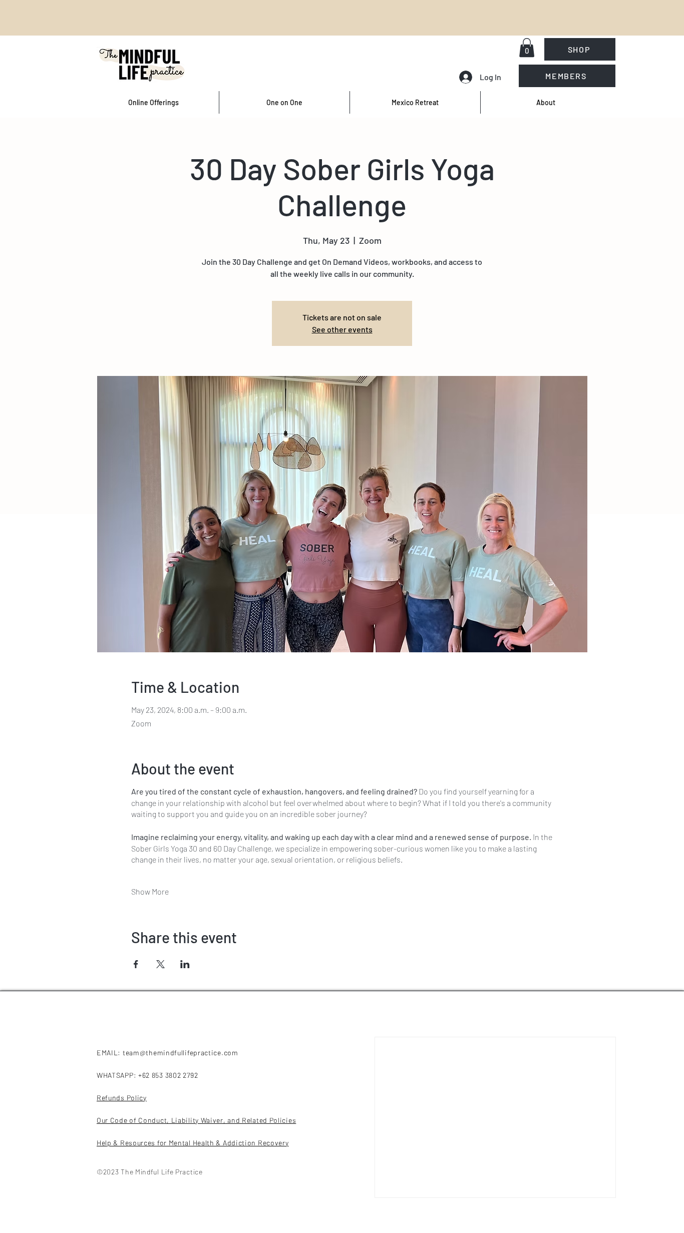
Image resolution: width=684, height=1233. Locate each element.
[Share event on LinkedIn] (185, 964)
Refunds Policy (122, 1097)
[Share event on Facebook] (136, 964)
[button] (527, 47)
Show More (150, 891)
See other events (342, 329)
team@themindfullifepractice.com (180, 1052)
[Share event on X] (160, 964)
